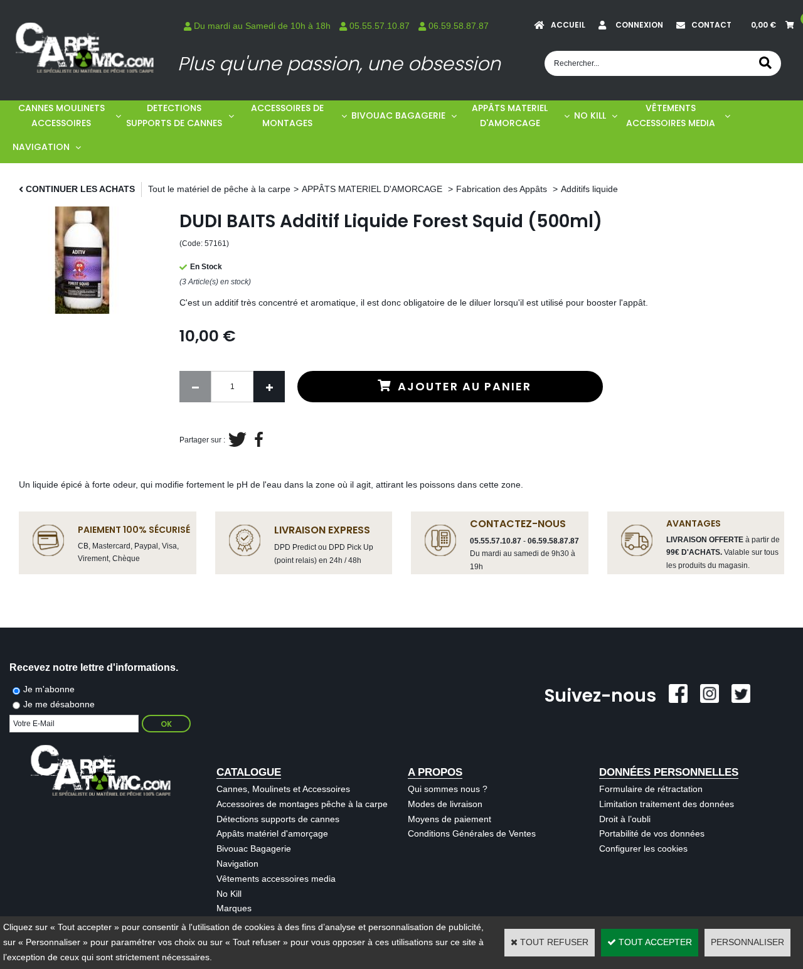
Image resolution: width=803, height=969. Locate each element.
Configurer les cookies (643, 848)
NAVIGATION (41, 147)
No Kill (229, 894)
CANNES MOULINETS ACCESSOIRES (61, 115)
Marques (234, 908)
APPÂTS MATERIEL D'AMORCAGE (510, 115)
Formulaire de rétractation (651, 789)
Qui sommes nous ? (447, 789)
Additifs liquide (589, 189)
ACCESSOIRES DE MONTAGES (287, 115)
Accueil (568, 24)
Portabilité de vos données (652, 833)
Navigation (237, 864)
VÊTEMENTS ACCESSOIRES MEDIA (670, 115)
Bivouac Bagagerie (253, 848)
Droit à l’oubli (625, 819)
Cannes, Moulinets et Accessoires (283, 789)
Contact (711, 24)
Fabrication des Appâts (503, 189)
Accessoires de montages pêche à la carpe (302, 804)
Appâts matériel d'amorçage (272, 833)
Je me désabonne (59, 704)
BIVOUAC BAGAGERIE (398, 115)
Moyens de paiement (449, 819)
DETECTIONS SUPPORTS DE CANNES (174, 115)
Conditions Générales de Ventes (472, 833)
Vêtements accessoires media (276, 879)
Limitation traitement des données (666, 804)
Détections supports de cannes (277, 819)
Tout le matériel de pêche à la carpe (219, 189)
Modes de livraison (445, 804)
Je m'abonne (49, 689)
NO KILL (590, 115)
